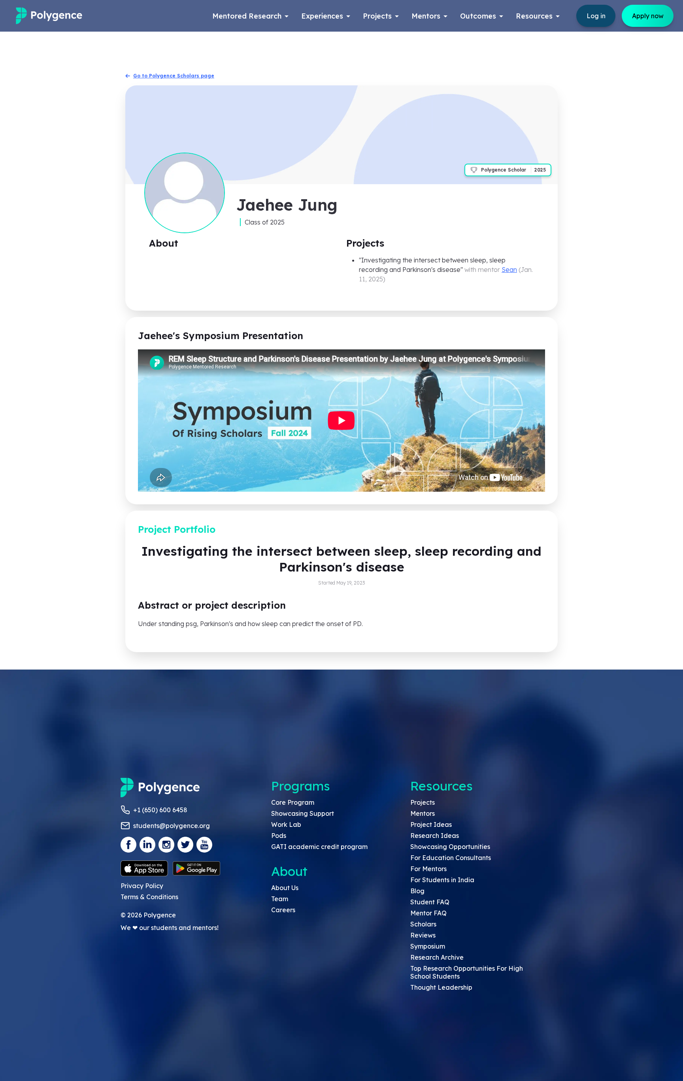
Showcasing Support (302, 813)
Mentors (422, 813)
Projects (422, 802)
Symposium (427, 946)
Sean (509, 270)
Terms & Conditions (149, 897)
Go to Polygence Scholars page (173, 76)
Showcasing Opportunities (450, 847)
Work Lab (286, 824)
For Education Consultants (450, 858)
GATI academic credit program (319, 847)
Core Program (292, 802)
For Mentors (428, 869)
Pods (278, 836)
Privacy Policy (142, 886)
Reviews (423, 935)
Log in (596, 16)
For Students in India (442, 880)
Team (279, 899)
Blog (417, 891)
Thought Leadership (441, 987)
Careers (283, 910)
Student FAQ (429, 902)
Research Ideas (434, 836)
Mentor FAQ (428, 913)
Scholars (423, 924)
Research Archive (437, 957)
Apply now (648, 16)
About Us (284, 888)
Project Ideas (431, 824)
